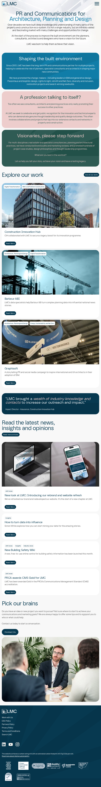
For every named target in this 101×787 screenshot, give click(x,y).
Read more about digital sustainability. (15, 756)
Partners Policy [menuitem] (8, 724)
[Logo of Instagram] (17, 744)
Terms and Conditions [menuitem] (11, 731)
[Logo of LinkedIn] (4, 744)
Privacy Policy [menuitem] (7, 727)
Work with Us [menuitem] (7, 717)
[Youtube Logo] (11, 745)
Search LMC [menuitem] (7, 734)
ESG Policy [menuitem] (6, 721)
